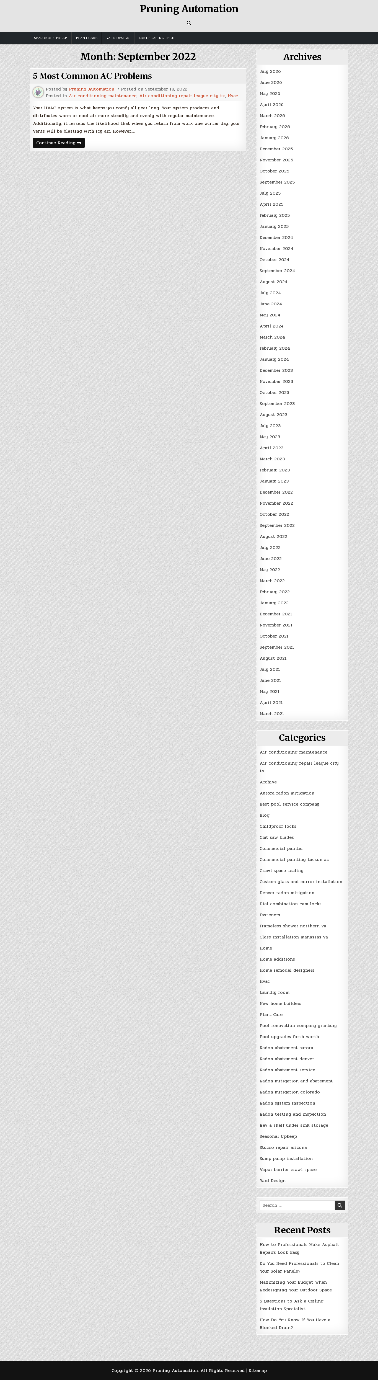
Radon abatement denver (287, 1058)
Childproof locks (278, 826)
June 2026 (271, 82)
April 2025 (271, 204)
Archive (268, 781)
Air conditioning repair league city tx (182, 96)
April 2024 (272, 326)
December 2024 (276, 237)
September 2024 (277, 270)
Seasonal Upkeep (50, 38)
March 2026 (272, 115)
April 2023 (271, 447)
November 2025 (276, 159)
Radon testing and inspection (293, 1114)
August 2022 (273, 536)
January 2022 (274, 602)
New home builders (280, 1003)
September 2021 (277, 647)
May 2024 (270, 314)
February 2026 (275, 126)
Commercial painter (281, 848)
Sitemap (258, 1370)
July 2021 (270, 669)
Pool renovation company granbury (298, 1025)
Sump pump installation (286, 1158)
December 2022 (276, 492)
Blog (265, 815)
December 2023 (276, 370)
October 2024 (274, 259)
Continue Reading (60, 143)
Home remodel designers (287, 970)
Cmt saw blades (277, 837)
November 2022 (276, 503)
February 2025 (275, 215)
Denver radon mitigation (287, 892)
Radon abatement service (287, 1069)
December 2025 (276, 148)
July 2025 (270, 193)
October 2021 (274, 636)
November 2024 (276, 248)
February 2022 (275, 591)
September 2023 (277, 403)
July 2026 (270, 71)
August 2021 (273, 658)
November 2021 (276, 624)
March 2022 (272, 580)
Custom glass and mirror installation (301, 881)
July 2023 (270, 425)
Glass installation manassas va (294, 936)
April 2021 (271, 702)
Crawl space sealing (282, 870)
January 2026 (274, 137)
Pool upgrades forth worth (289, 1036)
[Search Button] (189, 23)
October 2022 (274, 514)
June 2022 (271, 558)
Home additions (277, 959)
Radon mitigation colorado (290, 1091)
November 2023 (276, 381)
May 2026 (270, 93)
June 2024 (271, 303)
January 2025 (274, 226)
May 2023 (270, 436)
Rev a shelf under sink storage (294, 1125)
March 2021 (272, 713)
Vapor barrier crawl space (288, 1169)
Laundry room (274, 992)
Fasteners (270, 914)
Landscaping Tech (157, 38)
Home (266, 948)
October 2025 (274, 170)
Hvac (233, 96)
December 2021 (276, 613)
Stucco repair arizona (283, 1147)
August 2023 (273, 414)
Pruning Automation (189, 9)
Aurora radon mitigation (287, 793)
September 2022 (277, 525)
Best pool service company (289, 804)
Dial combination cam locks (291, 903)
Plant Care (86, 38)
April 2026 (272, 104)
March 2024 (272, 337)
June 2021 (270, 680)
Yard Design (118, 38)
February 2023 (275, 469)
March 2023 (272, 458)
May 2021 (269, 691)
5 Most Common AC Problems (92, 76)
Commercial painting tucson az (294, 859)
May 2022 (270, 569)
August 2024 (274, 281)
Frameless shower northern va (293, 925)
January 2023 (274, 481)
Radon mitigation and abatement (296, 1080)
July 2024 (270, 292)
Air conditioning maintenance (102, 96)
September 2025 (277, 182)
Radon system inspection (287, 1103)
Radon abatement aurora (286, 1047)
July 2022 (270, 547)
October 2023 (274, 392)
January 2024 (274, 359)
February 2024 (275, 348)
